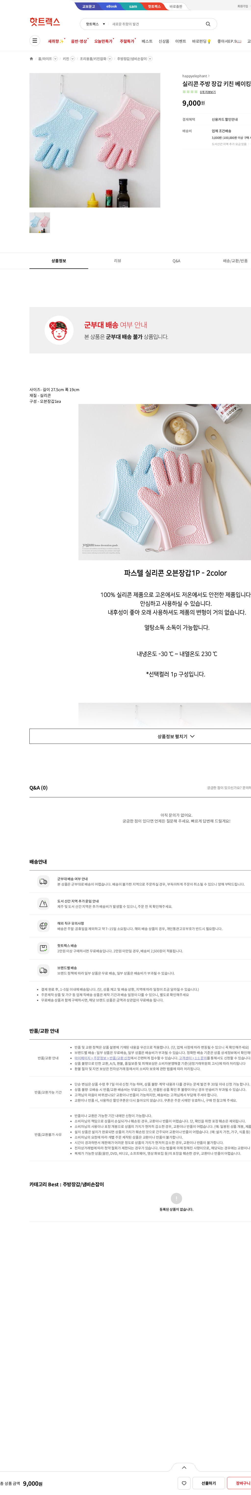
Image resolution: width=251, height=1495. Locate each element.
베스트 (147, 41)
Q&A (177, 261)
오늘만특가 (103, 41)
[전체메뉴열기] (34, 40)
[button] (199, 92)
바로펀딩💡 (202, 41)
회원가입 (243, 6)
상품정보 (58, 261)
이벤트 (180, 41)
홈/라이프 (45, 58)
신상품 (164, 41)
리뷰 (117, 261)
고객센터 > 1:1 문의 (193, 1057)
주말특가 (127, 41)
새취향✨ (56, 41)
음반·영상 (79, 41)
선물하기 (208, 1483)
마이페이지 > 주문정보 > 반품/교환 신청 (102, 1057)
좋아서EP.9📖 (229, 41)
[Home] (31, 59)
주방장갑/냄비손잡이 (132, 58)
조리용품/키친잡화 (93, 58)
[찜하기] (184, 1483)
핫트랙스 (92, 24)
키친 (66, 58)
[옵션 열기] (184, 1467)
